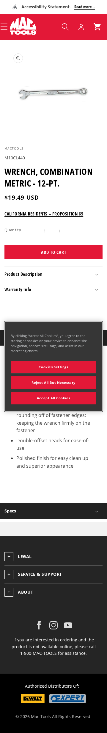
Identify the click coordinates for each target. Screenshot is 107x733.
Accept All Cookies (53, 398)
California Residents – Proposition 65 (43, 214)
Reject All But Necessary (53, 382)
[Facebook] (39, 625)
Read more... (84, 7)
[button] (65, 26)
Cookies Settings (53, 367)
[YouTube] (68, 625)
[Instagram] (53, 625)
